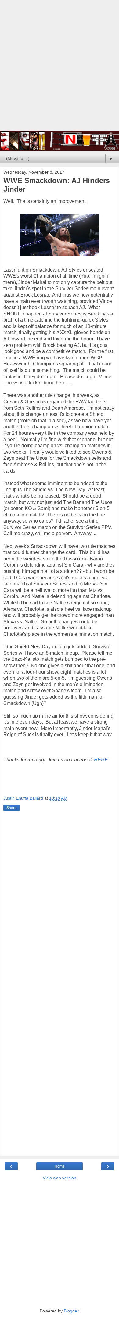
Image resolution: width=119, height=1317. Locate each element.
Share (11, 808)
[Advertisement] (59, 68)
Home (60, 1166)
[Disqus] (59, 903)
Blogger (71, 1310)
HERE (101, 759)
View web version (59, 1177)
